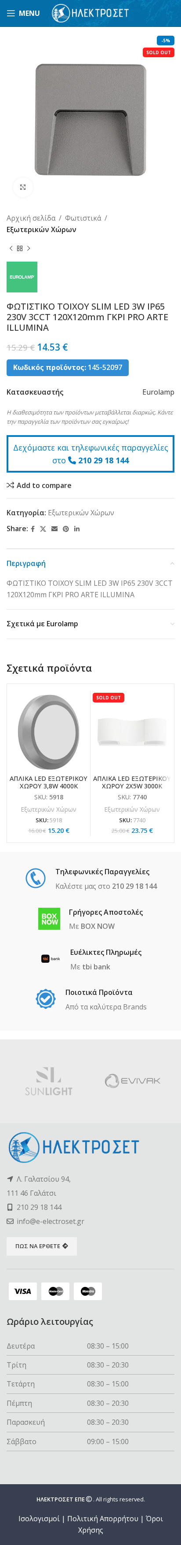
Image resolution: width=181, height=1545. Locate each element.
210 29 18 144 (103, 460)
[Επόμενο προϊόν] (28, 248)
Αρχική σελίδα (31, 218)
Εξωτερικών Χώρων (41, 229)
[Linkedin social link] (77, 529)
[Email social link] (54, 529)
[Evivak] (132, 1081)
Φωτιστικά (83, 218)
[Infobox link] (91, 879)
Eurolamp (158, 392)
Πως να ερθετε (37, 1246)
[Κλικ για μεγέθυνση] (23, 187)
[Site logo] (90, 12)
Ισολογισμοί (39, 1518)
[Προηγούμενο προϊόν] (11, 248)
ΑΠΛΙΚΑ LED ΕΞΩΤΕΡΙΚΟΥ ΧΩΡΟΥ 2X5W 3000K (132, 782)
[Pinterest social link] (66, 529)
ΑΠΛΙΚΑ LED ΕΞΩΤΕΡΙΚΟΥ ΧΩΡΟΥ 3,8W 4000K (48, 782)
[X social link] (43, 529)
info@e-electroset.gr (50, 1221)
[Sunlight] (48, 1081)
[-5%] (48, 732)
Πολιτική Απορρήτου (102, 1518)
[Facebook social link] (32, 529)
